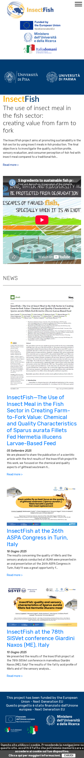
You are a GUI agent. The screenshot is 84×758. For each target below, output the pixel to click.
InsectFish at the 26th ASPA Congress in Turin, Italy (37, 537)
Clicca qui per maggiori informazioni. (35, 755)
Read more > (11, 165)
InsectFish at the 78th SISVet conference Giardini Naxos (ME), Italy (41, 638)
